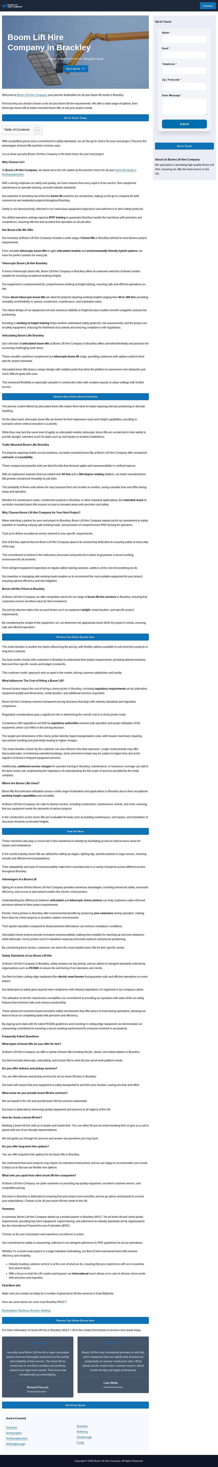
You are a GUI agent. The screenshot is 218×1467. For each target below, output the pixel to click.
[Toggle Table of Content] (35, 130)
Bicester (35, 1310)
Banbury (24, 1310)
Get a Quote (73, 68)
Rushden (82, 1426)
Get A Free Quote (75, 1405)
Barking (45, 1310)
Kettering (82, 1431)
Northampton (14, 1433)
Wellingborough (15, 1443)
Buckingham (9, 1310)
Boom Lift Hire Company (31, 95)
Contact (208, 5)
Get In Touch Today (75, 118)
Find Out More (75, 831)
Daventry (11, 1427)
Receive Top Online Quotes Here (75, 637)
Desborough (84, 1437)
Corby (80, 1442)
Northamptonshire (17, 1438)
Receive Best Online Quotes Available (75, 396)
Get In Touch (184, 146)
